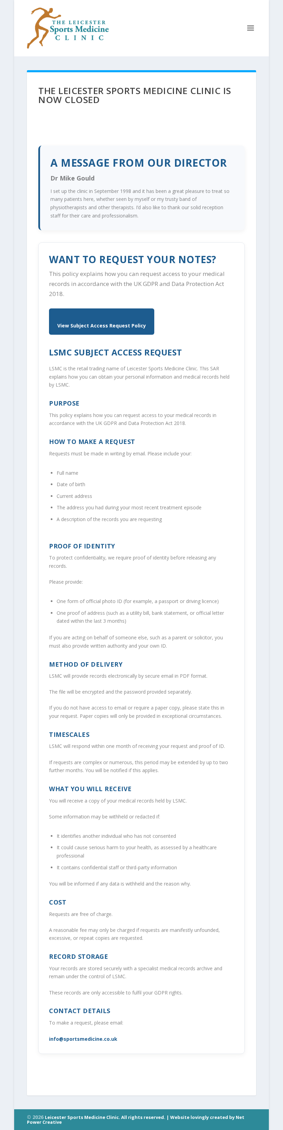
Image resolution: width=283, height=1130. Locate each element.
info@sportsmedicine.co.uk (83, 1039)
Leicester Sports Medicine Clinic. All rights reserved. (105, 1117)
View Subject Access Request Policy (101, 325)
